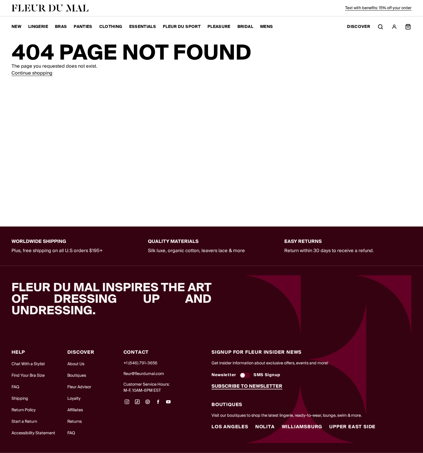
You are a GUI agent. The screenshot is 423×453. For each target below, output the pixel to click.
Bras (61, 26)
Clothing (110, 26)
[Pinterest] (147, 404)
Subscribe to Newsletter (247, 386)
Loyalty (74, 398)
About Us (75, 364)
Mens (266, 26)
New (16, 26)
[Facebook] (158, 404)
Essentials (142, 26)
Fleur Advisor (79, 387)
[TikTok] (137, 404)
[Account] (394, 26)
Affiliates (75, 410)
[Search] (380, 26)
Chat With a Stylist (28, 364)
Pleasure (218, 26)
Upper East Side (352, 427)
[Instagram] (126, 404)
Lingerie (38, 26)
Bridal (245, 26)
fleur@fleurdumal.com (143, 373)
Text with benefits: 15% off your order (378, 8)
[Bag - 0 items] (408, 26)
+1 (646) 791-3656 (140, 363)
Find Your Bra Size (28, 375)
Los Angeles (230, 427)
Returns (74, 421)
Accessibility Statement (33, 433)
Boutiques (76, 375)
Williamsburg (302, 427)
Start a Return (24, 421)
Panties (83, 26)
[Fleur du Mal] (50, 8)
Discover (358, 27)
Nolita (265, 427)
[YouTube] (168, 404)
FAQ (15, 387)
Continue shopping (32, 73)
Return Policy (24, 410)
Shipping (20, 398)
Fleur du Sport (182, 26)
